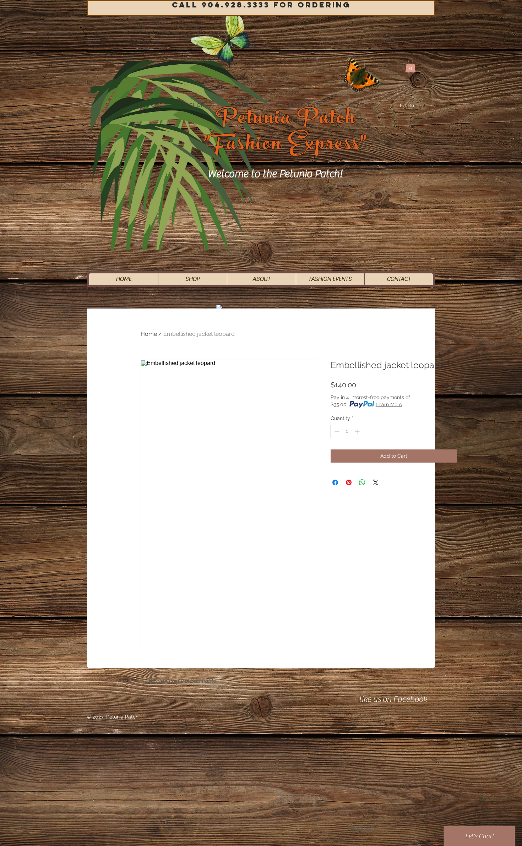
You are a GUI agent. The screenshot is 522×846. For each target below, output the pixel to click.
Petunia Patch (286, 120)
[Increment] (357, 431)
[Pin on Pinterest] (348, 482)
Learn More (389, 404)
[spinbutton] (347, 431)
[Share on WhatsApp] (362, 482)
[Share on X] (375, 482)
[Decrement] (336, 431)
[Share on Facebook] (335, 482)
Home (149, 334)
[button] (410, 66)
